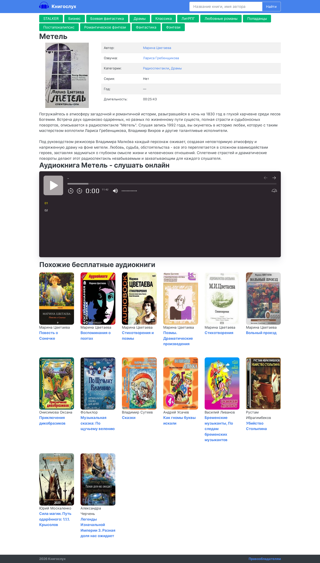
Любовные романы (221, 18)
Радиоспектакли (156, 68)
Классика (163, 18)
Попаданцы (257, 18)
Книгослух (63, 6)
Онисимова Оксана (55, 412)
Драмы (140, 18)
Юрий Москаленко (55, 508)
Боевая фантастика (107, 18)
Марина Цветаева (54, 327)
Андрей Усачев (176, 412)
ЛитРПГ (188, 18)
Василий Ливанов (220, 412)
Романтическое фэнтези (105, 27)
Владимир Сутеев (137, 412)
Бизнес (74, 18)
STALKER (51, 18)
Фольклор (89, 412)
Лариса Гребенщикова (161, 58)
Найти (271, 6)
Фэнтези (173, 27)
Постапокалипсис (58, 27)
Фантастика (146, 27)
